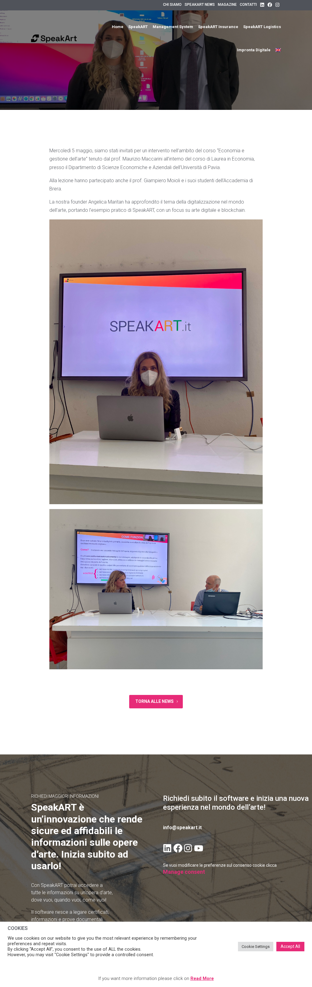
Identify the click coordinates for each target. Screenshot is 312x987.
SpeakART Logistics (262, 26)
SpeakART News (200, 4)
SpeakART (138, 26)
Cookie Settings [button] (256, 946)
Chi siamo (172, 4)
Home (117, 26)
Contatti (248, 4)
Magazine (227, 4)
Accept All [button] (290, 946)
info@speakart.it (182, 827)
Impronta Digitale (254, 50)
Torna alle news (154, 701)
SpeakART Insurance (218, 26)
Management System (173, 26)
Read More (202, 978)
